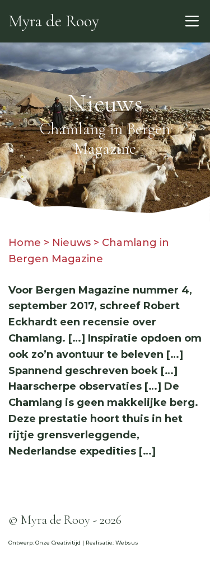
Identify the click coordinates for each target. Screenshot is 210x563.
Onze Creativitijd (58, 543)
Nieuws (71, 242)
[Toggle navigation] (192, 21)
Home (24, 242)
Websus (126, 543)
